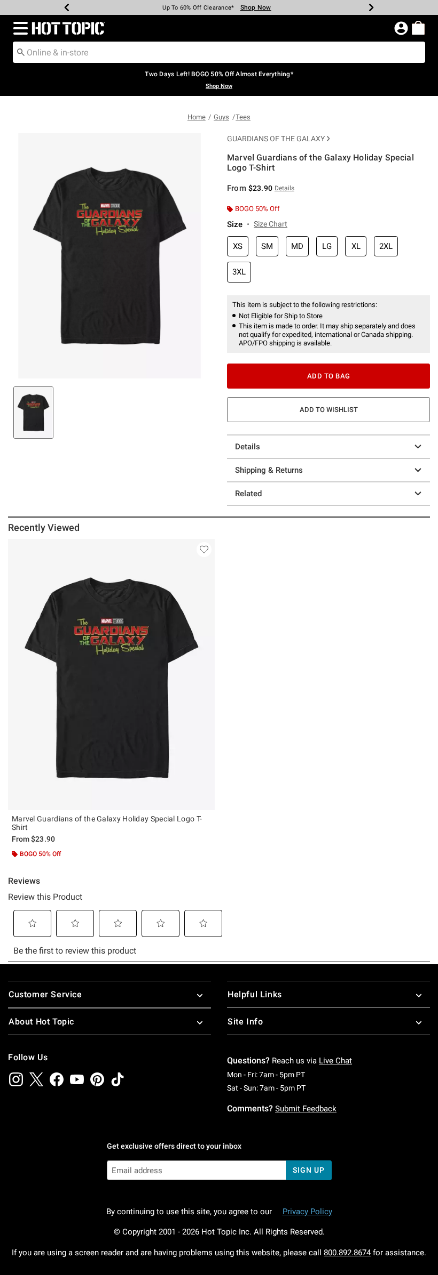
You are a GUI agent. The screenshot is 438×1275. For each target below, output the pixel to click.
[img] (16, 1079)
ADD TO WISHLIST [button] (329, 410)
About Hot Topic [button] (41, 1021)
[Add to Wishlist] (204, 549)
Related (248, 493)
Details (247, 446)
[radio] (237, 246)
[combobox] (219, 52)
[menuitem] (418, 28)
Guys (221, 117)
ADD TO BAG (328, 376)
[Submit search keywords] (21, 51)
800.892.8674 (347, 1252)
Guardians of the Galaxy (276, 138)
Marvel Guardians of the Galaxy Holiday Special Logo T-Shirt (107, 823)
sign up (308, 1170)
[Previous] (67, 7)
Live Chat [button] (335, 1061)
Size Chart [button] (270, 224)
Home (196, 117)
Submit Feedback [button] (306, 1108)
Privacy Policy (307, 1211)
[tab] (33, 412)
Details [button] (284, 188)
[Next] (371, 7)
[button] (18, 28)
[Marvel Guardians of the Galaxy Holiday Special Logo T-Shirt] (111, 674)
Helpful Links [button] (255, 994)
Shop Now (255, 7)
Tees (243, 117)
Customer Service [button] (45, 994)
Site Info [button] (245, 1021)
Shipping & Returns (269, 470)
